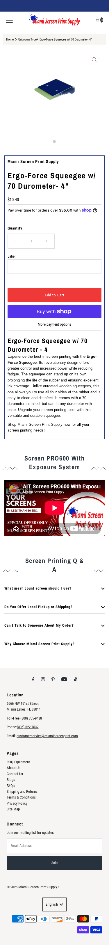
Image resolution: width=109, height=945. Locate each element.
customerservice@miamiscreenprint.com (47, 736)
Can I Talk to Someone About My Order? (39, 625)
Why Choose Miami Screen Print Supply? (39, 644)
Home (10, 39)
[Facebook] (33, 679)
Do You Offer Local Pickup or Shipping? (38, 607)
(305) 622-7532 (27, 727)
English (52, 904)
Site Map (13, 809)
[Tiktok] (75, 679)
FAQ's (11, 785)
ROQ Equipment (18, 762)
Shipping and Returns (22, 791)
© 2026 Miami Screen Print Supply (32, 887)
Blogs (11, 779)
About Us (13, 768)
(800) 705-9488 (31, 718)
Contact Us (15, 774)
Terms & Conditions (21, 797)
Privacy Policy (17, 803)
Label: (12, 256)
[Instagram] (43, 679)
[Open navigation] (9, 20)
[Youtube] (64, 679)
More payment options (54, 324)
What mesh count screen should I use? (38, 588)
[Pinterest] (53, 679)
